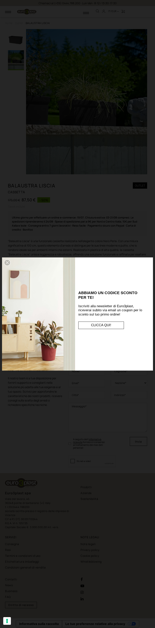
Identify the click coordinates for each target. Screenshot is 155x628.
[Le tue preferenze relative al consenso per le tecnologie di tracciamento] (7, 621)
